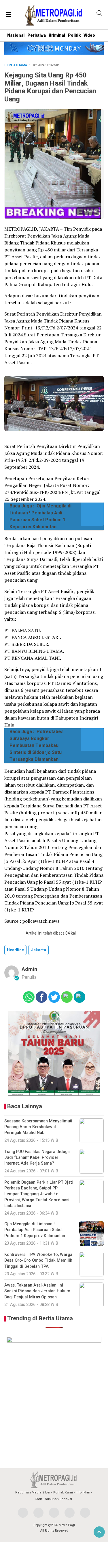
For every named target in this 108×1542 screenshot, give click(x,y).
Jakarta (38, 950)
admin (29, 969)
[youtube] (70, 1513)
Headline (15, 950)
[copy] (79, 997)
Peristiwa (36, 35)
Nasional (15, 35)
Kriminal (57, 35)
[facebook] (23, 1513)
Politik (74, 35)
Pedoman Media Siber (32, 1492)
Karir (38, 1499)
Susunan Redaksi (58, 1499)
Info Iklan (83, 1492)
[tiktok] (85, 1513)
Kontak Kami (63, 1492)
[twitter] (38, 1513)
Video (89, 35)
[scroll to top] (99, 1532)
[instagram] (54, 1513)
